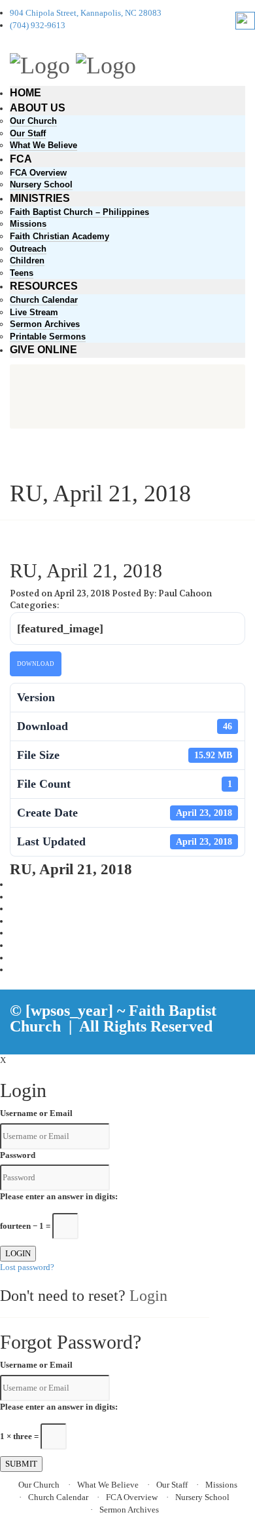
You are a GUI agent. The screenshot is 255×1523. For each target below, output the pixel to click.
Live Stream (34, 312)
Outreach (28, 249)
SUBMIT (21, 1464)
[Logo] (40, 63)
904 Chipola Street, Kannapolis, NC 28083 (86, 13)
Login (148, 1295)
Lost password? (27, 1267)
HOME (25, 92)
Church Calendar (44, 300)
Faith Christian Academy (59, 236)
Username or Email (36, 1113)
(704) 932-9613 (37, 25)
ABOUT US (37, 107)
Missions (28, 224)
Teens (21, 273)
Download (35, 664)
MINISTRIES (40, 198)
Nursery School (41, 184)
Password (17, 1155)
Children (27, 260)
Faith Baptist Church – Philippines (79, 212)
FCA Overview (38, 173)
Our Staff (28, 133)
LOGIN (18, 1253)
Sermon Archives (45, 324)
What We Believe (43, 145)
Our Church (33, 121)
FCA (21, 158)
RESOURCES (44, 286)
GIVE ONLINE (43, 349)
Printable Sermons (48, 336)
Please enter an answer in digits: (59, 1196)
